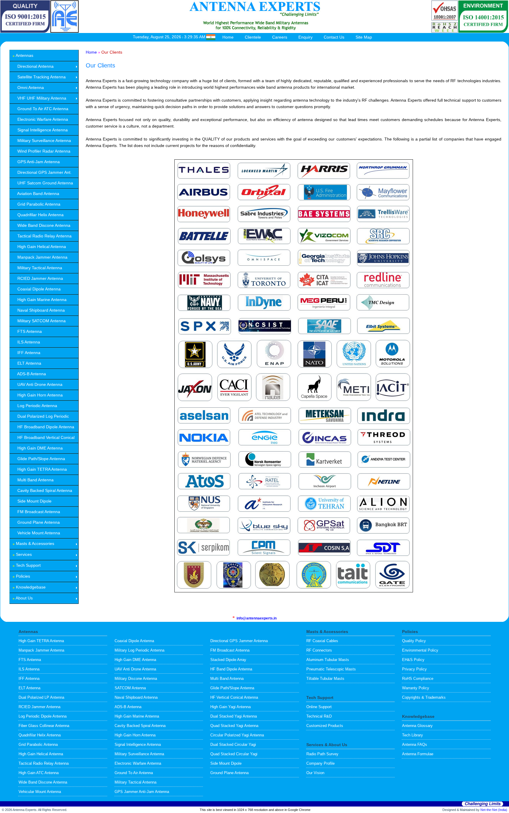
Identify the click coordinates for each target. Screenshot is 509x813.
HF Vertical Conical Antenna (234, 697)
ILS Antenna (29, 669)
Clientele (253, 37)
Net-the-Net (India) (493, 810)
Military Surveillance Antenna (139, 754)
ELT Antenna (29, 688)
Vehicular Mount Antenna (40, 791)
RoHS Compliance (417, 678)
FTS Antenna (30, 659)
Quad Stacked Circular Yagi (233, 754)
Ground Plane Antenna (229, 773)
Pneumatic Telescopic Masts (331, 669)
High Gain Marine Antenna (137, 716)
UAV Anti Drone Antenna (135, 669)
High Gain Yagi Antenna (230, 707)
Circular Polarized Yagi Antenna (237, 735)
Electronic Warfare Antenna (138, 763)
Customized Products (324, 725)
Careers (279, 37)
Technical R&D (319, 716)
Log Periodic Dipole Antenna (43, 716)
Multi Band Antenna (227, 678)
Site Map (364, 37)
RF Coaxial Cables (322, 641)
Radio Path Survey (322, 754)
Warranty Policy (415, 688)
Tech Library (412, 735)
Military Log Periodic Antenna (139, 650)
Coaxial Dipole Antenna (134, 641)
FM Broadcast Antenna (229, 650)
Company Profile (320, 763)
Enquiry (305, 37)
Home (228, 37)
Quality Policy (414, 641)
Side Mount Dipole (226, 763)
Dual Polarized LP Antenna (41, 697)
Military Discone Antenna (136, 678)
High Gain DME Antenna (135, 659)
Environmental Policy (420, 650)
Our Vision (315, 773)
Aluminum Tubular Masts (327, 659)
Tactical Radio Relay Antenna (44, 763)
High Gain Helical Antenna (41, 754)
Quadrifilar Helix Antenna (40, 735)
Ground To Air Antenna (134, 773)
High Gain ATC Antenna (39, 773)
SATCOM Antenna (130, 688)
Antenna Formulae (417, 754)
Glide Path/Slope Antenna (232, 688)
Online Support (319, 707)
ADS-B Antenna (128, 707)
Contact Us (334, 37)
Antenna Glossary (417, 725)
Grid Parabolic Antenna (38, 744)
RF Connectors (319, 650)
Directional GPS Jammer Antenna (239, 641)
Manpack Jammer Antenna (41, 650)
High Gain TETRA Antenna (41, 641)
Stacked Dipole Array (228, 659)
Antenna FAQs (414, 744)
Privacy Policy (414, 669)
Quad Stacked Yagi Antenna (234, 725)
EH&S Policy (413, 659)
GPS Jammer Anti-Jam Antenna (142, 791)
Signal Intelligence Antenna (138, 744)
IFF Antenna (29, 678)
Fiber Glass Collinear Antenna (44, 725)
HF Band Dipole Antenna (231, 669)
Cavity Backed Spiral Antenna (140, 725)
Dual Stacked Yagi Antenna (233, 716)
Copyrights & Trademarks (424, 697)
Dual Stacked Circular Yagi (233, 744)
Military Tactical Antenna (135, 782)
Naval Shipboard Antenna (136, 697)
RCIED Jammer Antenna (39, 707)
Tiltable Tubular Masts (325, 678)
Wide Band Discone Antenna (43, 782)
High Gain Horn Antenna (135, 735)
